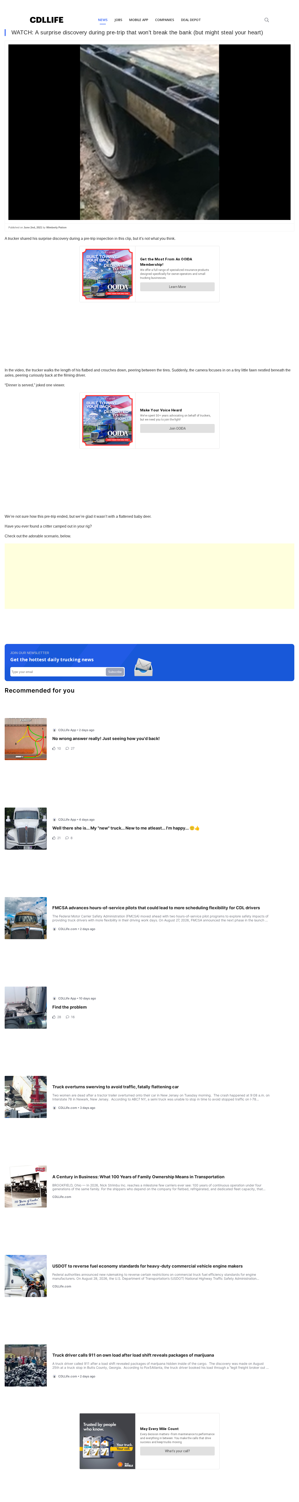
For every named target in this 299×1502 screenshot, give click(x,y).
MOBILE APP (138, 20)
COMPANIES (164, 20)
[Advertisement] (145, 576)
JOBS (118, 20)
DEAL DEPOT (191, 20)
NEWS (102, 20)
